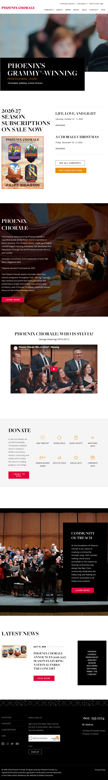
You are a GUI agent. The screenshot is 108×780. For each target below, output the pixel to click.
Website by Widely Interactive (41, 775)
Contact (94, 10)
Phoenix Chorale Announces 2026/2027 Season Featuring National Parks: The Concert (92, 663)
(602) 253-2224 (93, 718)
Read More (44, 678)
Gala (84, 10)
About (59, 10)
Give (103, 10)
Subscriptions (81, 4)
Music (76, 10)
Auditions (6, 717)
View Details (60, 125)
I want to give (19, 475)
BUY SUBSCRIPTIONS (70, 170)
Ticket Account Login (96, 4)
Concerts (49, 10)
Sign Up (35, 752)
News (68, 10)
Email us (89, 724)
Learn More (13, 299)
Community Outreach (67, 4)
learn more (82, 590)
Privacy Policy (100, 770)
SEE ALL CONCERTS (70, 163)
